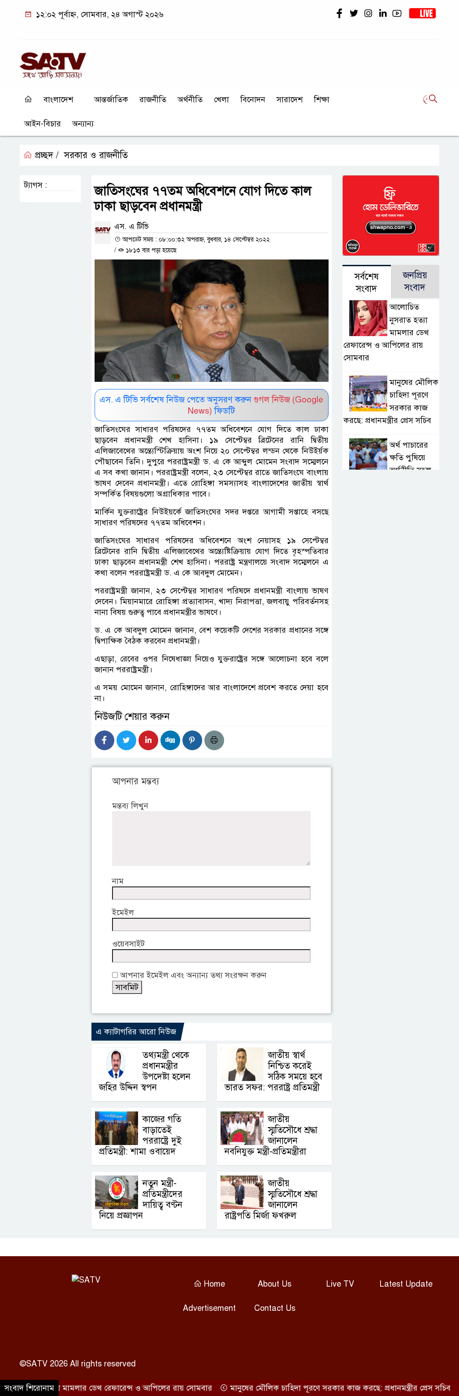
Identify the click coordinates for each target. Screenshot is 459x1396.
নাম (118, 881)
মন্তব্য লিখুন (130, 806)
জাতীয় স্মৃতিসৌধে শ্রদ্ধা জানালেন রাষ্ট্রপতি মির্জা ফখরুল (271, 1199)
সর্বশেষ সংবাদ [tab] (367, 282)
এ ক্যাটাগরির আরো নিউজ (136, 1032)
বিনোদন (252, 99)
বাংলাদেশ (58, 99)
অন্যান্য (83, 124)
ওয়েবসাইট (128, 944)
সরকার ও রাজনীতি (96, 155)
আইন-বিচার (42, 124)
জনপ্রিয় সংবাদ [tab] (415, 281)
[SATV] (53, 61)
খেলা (221, 99)
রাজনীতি (152, 99)
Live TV (340, 1284)
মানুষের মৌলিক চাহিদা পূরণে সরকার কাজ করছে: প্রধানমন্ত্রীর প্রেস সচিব (321, 1388)
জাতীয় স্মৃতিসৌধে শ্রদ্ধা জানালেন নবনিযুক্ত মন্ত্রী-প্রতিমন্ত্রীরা (271, 1135)
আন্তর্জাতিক (111, 99)
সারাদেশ (290, 99)
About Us (274, 1284)
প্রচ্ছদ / (45, 155)
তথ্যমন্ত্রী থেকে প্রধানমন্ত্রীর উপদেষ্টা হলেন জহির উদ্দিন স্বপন (145, 1071)
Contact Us (274, 1308)
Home (213, 1284)
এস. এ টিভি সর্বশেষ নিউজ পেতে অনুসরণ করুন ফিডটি (211, 405)
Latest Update (406, 1284)
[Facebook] (104, 740)
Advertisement (209, 1308)
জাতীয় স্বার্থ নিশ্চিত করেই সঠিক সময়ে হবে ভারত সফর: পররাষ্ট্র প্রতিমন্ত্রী (273, 1071)
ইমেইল (123, 912)
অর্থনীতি (190, 99)
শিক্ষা (321, 99)
